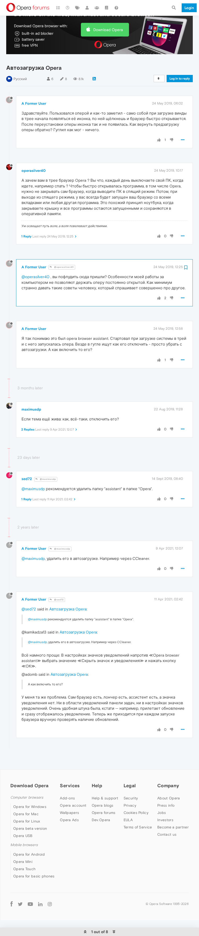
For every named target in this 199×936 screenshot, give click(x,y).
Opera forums (104, 813)
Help (97, 785)
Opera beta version (30, 828)
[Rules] (107, 8)
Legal (130, 785)
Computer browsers (26, 797)
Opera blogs (102, 805)
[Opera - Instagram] (49, 904)
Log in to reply (179, 78)
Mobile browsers (24, 845)
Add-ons (67, 798)
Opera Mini (22, 862)
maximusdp (31, 409)
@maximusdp (47, 479)
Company (168, 785)
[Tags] (77, 8)
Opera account (73, 805)
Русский (20, 79)
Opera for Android (29, 854)
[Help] (116, 8)
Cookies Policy (136, 813)
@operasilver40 (63, 267)
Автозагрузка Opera (68, 609)
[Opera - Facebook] (11, 904)
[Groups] (97, 8)
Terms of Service (138, 827)
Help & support (105, 798)
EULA (128, 820)
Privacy (130, 805)
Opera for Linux (26, 821)
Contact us (166, 834)
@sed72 (58, 600)
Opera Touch (24, 869)
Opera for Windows (29, 807)
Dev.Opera (101, 820)
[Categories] (58, 8)
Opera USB (23, 836)
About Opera (168, 798)
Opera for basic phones (34, 876)
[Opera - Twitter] (20, 904)
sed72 (27, 479)
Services (70, 785)
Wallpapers (69, 813)
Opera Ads (69, 820)
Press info (165, 805)
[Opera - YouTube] (30, 904)
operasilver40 (34, 170)
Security (131, 798)
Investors (165, 820)
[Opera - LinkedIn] (40, 904)
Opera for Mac (26, 814)
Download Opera (108, 29)
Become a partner (173, 827)
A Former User (34, 103)
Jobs (161, 813)
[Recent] (68, 8)
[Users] (87, 8)
